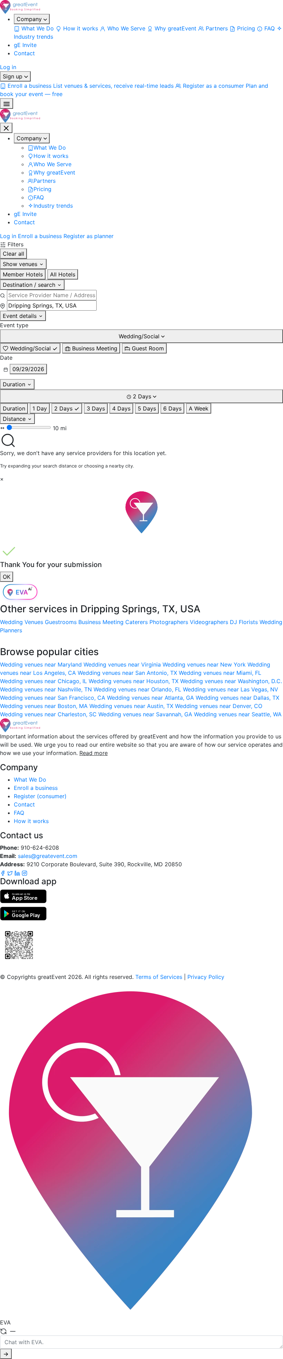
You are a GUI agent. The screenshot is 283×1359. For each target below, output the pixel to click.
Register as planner (89, 236)
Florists (248, 622)
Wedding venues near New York (205, 664)
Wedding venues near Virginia (123, 664)
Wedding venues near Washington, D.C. (231, 681)
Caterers (136, 622)
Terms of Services (158, 976)
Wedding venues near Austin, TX (132, 705)
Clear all (13, 253)
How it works (31, 821)
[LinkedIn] (18, 872)
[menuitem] (35, 28)
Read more (93, 752)
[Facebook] (3, 872)
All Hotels (62, 274)
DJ (233, 622)
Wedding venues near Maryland (42, 664)
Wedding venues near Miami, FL (220, 672)
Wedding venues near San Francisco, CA (53, 697)
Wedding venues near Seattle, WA (238, 714)
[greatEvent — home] (141, 7)
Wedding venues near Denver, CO (218, 705)
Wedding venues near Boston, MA (44, 705)
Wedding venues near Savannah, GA (146, 714)
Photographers (168, 622)
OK (6, 576)
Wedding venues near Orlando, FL (138, 689)
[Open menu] (6, 103)
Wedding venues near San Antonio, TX (128, 672)
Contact (24, 53)
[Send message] (6, 1354)
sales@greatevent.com (47, 855)
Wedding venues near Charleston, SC (49, 714)
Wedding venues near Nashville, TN (47, 689)
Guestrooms (61, 622)
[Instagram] (24, 872)
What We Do (30, 779)
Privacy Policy (205, 976)
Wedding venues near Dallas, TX (237, 697)
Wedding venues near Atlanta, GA (151, 697)
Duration (15, 384)
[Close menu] (6, 128)
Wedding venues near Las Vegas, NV (230, 689)
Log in (8, 67)
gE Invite (25, 44)
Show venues (21, 264)
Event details (20, 315)
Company (30, 19)
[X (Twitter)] (10, 872)
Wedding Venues (21, 622)
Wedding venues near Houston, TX (134, 681)
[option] (30, 348)
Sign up (13, 76)
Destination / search (30, 284)
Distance (15, 418)
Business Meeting (101, 622)
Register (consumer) (40, 796)
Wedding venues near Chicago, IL (44, 681)
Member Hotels (23, 274)
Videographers (209, 622)
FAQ (19, 812)
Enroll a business (40, 236)
